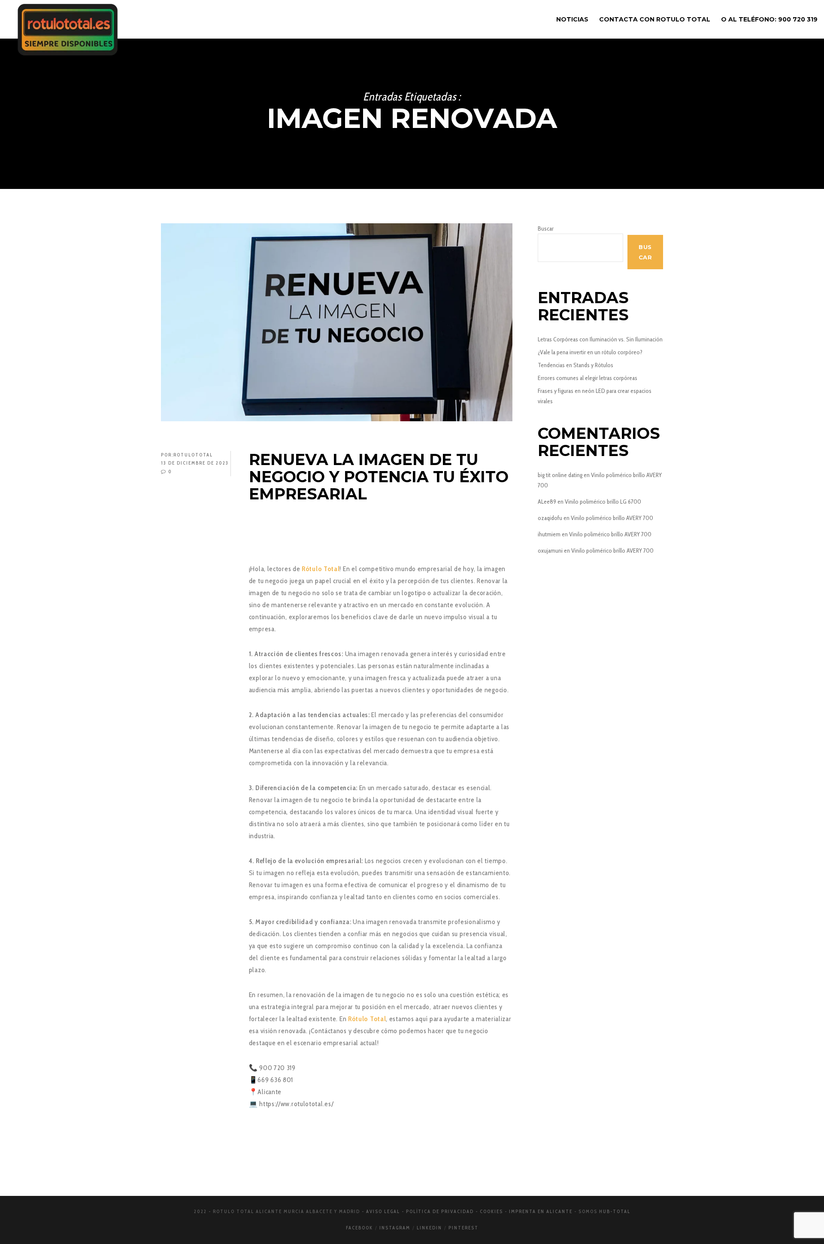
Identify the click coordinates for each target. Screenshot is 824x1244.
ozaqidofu (550, 518)
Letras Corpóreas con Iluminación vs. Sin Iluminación (600, 339)
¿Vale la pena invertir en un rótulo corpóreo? (590, 352)
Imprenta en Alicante (541, 1211)
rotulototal (193, 455)
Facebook (359, 1228)
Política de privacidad (440, 1211)
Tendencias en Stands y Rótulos (575, 365)
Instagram (394, 1228)
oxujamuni (550, 550)
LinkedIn (429, 1228)
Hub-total (614, 1211)
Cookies (491, 1211)
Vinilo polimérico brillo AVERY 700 (612, 518)
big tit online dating (560, 475)
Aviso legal (383, 1211)
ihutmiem (549, 534)
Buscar (546, 228)
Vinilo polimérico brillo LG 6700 (603, 501)
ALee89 (547, 501)
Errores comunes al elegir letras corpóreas (587, 378)
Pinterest (463, 1228)
